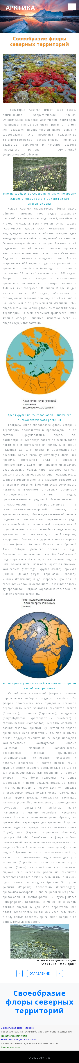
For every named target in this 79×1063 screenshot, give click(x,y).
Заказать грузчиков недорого (17, 1027)
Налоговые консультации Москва (19, 1039)
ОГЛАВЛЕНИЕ (40, 973)
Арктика (20, 8)
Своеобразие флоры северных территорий (39, 1002)
